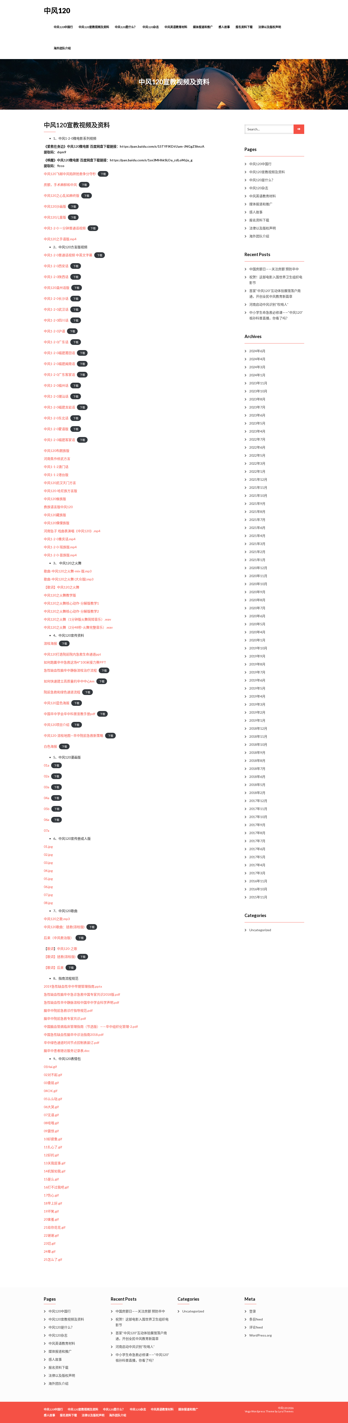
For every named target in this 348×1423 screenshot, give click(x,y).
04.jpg (48, 871)
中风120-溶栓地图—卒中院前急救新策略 (73, 735)
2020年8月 (257, 600)
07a (46, 830)
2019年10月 (258, 648)
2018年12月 (258, 728)
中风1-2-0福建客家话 (59, 440)
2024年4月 (257, 359)
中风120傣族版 (55, 499)
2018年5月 (257, 785)
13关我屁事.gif (54, 1163)
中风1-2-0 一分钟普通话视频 (65, 228)
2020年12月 (258, 568)
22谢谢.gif (51, 1235)
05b (46, 809)
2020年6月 (257, 616)
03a (46, 787)
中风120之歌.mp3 (57, 919)
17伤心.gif (51, 1195)
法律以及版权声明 (269, 27)
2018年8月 (257, 761)
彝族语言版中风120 (58, 507)
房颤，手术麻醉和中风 (60, 185)
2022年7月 (257, 439)
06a (46, 820)
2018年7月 (257, 769)
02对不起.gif (53, 1075)
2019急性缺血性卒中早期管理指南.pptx (73, 986)
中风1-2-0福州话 (56, 385)
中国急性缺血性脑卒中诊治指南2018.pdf (73, 1035)
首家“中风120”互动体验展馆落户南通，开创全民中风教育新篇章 (275, 293)
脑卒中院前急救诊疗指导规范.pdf (68, 1010)
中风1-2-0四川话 (56, 320)
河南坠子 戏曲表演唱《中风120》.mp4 (72, 531)
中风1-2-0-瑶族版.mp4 (60, 547)
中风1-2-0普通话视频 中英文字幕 (68, 255)
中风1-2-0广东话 (56, 342)
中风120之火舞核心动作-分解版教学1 (71, 603)
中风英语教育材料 (176, 27)
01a (46, 765)
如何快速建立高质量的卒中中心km (69, 681)
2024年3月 (257, 367)
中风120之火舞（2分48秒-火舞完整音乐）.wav (78, 627)
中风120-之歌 (67, 949)
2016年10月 (258, 889)
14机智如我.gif (54, 1171)
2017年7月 (257, 841)
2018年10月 (258, 744)
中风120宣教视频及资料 (94, 27)
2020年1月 (257, 640)
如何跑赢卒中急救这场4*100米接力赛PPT (75, 662)
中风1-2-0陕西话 (56, 277)
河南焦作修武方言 (57, 459)
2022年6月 (257, 447)
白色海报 (50, 746)
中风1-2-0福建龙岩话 (59, 407)
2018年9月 (257, 752)
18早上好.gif (53, 1203)
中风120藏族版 (55, 515)
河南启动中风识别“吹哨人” (268, 304)
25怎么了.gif (53, 1259)
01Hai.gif (50, 1067)
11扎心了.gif (53, 1147)
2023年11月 (258, 383)
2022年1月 (257, 471)
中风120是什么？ (126, 27)
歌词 (50, 949)
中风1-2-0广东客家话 (59, 375)
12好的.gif (51, 1155)
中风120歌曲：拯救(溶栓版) (64, 927)
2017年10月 (258, 817)
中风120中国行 (63, 27)
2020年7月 (257, 608)
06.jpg (48, 887)
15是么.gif (51, 1179)
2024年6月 (257, 351)
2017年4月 (257, 865)
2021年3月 (257, 544)
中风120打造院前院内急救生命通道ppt (72, 654)
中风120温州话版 (56, 288)
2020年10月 (258, 584)
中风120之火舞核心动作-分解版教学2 (71, 611)
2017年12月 (258, 801)
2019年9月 (257, 656)
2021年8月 (257, 512)
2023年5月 (257, 423)
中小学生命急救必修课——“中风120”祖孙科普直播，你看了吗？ (276, 315)
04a (46, 798)
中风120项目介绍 (56, 725)
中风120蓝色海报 (56, 703)
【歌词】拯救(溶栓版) (60, 957)
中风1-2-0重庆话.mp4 (60, 539)
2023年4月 (257, 431)
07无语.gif (51, 1115)
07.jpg (48, 895)
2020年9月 (257, 592)
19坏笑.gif (51, 1211)
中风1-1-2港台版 (56, 475)
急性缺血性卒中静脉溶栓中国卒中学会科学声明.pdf (81, 1002)
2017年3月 (257, 873)
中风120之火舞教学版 (60, 595)
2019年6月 (257, 680)
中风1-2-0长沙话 (56, 298)
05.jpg (48, 879)
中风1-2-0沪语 (54, 331)
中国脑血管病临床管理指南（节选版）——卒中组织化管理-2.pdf (91, 1026)
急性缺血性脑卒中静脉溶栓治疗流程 (70, 670)
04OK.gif (50, 1091)
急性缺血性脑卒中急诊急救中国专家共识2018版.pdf (82, 994)
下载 (103, 174)
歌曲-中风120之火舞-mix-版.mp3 (68, 571)
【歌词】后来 (54, 967)
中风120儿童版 (55, 217)
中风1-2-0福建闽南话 (59, 364)
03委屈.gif (51, 1083)
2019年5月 (257, 688)
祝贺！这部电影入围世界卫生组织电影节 (275, 280)
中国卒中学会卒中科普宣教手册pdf (69, 714)
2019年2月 (257, 712)
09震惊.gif (51, 1131)
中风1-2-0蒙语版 (56, 429)
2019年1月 (257, 720)
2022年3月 (257, 463)
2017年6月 (257, 849)
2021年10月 (258, 495)
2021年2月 (257, 552)
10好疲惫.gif (53, 1139)
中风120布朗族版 (56, 451)
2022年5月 (257, 455)
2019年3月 (257, 704)
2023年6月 (257, 415)
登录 (252, 1311)
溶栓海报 (50, 643)
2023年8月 (257, 399)
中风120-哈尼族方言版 (60, 491)
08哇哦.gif (51, 1123)
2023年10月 (258, 391)
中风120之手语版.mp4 (60, 239)
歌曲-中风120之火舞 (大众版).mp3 (69, 579)
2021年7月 (257, 520)
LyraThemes (286, 1411)
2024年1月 (257, 375)
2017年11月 (258, 809)
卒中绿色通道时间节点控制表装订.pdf (71, 1043)
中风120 (57, 10)
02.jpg (48, 855)
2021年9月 (257, 503)
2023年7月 (257, 407)
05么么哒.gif (53, 1099)
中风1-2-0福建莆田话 (59, 353)
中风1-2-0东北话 (56, 418)
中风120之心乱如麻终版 (61, 195)
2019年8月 (257, 664)
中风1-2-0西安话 (56, 266)
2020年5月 (257, 624)
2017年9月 (257, 825)
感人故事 (224, 27)
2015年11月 (258, 897)
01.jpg (48, 846)
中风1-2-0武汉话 (56, 309)
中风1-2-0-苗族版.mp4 (60, 555)
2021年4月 (257, 536)
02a (46, 776)
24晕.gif (49, 1251)
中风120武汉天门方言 (60, 483)
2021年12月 (258, 479)
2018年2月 (257, 793)
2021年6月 (257, 528)
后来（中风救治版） (59, 938)
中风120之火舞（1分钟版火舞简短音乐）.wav (77, 619)
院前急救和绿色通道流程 (62, 692)
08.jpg (48, 903)
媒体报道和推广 (203, 27)
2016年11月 (258, 881)
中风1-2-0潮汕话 (56, 396)
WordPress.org (260, 1335)
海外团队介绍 (62, 48)
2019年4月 (257, 696)
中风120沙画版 (55, 206)
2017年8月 (257, 833)
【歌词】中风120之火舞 (61, 587)
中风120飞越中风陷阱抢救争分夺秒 (70, 174)
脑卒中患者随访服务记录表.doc (67, 1051)
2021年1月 (257, 560)
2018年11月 (258, 736)
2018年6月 (257, 777)
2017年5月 (257, 857)
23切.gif (49, 1243)
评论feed (256, 1327)
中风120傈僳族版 (56, 523)
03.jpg (48, 863)
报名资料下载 (244, 27)
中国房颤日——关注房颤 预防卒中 (274, 269)
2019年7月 (257, 672)
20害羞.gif (51, 1219)
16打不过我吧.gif (56, 1187)
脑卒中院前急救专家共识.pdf (65, 1018)
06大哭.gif (51, 1107)
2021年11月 (258, 487)
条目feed (256, 1319)
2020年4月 (257, 632)
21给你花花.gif (54, 1227)
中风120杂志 (151, 27)
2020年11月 (258, 576)
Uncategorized (260, 930)
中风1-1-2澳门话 (56, 467)
